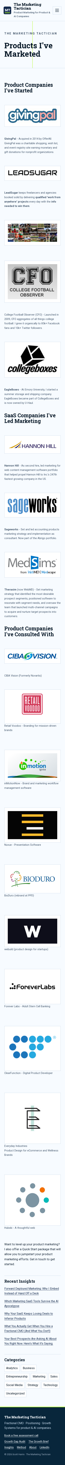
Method (21, 1447)
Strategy (33, 1385)
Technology (50, 1385)
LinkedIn (44, 1447)
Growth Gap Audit (14, 1441)
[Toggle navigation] (57, 10)
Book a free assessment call (21, 1435)
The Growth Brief (39, 1441)
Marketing (39, 1376)
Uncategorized (15, 1393)
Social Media (14, 1385)
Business (29, 1368)
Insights (9, 1447)
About (32, 1447)
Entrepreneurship (17, 1376)
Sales (54, 1376)
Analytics (12, 1368)
